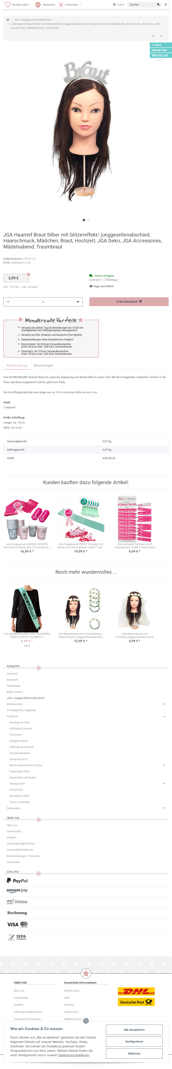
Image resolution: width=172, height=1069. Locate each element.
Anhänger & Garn (19, 722)
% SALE (156, 44)
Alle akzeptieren (134, 1029)
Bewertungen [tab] (43, 365)
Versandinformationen (20, 849)
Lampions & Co (18, 759)
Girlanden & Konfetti (21, 747)
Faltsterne (15, 734)
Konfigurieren (134, 1041)
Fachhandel (14, 831)
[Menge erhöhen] (77, 301)
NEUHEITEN (159, 50)
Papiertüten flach (19, 771)
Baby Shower (14, 691)
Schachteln (16, 789)
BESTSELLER (160, 55)
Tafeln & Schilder (19, 802)
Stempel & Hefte (19, 795)
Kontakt (11, 837)
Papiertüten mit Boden (22, 777)
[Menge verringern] (8, 301)
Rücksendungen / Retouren (23, 856)
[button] (86, 704)
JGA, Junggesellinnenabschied (25, 698)
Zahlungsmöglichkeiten (21, 843)
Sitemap (69, 1004)
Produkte (12, 716)
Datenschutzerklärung (73, 1055)
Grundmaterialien (19, 753)
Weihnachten (15, 704)
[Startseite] (7, 20)
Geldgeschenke (18, 740)
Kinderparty (13, 685)
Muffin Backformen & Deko (25, 765)
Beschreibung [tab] (17, 365)
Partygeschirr (17, 783)
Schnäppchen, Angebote (21, 710)
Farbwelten (13, 808)
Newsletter (13, 862)
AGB (66, 997)
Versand (32, 286)
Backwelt (12, 679)
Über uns (12, 825)
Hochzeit (12, 673)
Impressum (71, 1011)
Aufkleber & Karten (20, 728)
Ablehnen (134, 1053)
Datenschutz (71, 990)
